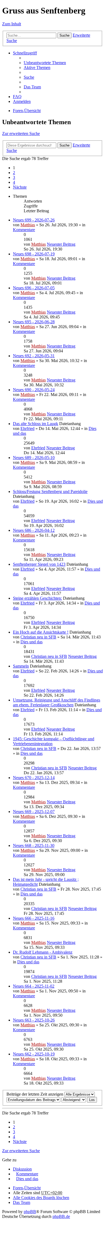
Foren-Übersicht (27, 110)
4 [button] (14, 182)
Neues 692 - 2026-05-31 (34, 355)
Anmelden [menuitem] (22, 101)
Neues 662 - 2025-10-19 (34, 1054)
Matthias (27, 225)
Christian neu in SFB (38, 637)
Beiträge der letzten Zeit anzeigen (35, 1094)
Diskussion (22, 1169)
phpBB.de (61, 1216)
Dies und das (31, 642)
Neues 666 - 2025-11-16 (33, 918)
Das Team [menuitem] (32, 87)
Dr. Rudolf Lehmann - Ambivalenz (42, 952)
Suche (64, 35)
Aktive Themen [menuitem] (37, 67)
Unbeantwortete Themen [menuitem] (45, 62)
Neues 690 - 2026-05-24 (34, 389)
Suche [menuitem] (29, 77)
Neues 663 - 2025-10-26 (34, 1020)
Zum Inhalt (11, 24)
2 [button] (14, 172)
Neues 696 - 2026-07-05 (34, 288)
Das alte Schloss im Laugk (35, 423)
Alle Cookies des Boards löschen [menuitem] (41, 1197)
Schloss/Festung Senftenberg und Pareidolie (50, 491)
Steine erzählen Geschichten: (37, 598)
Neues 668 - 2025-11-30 (33, 845)
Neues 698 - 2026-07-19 (34, 254)
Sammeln (21, 666)
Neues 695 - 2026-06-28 (34, 321)
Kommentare (24, 229)
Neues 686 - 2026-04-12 (34, 530)
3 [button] (14, 177)
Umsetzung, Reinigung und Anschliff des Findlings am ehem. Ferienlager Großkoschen (56, 702)
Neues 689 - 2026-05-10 (34, 457)
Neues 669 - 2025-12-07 (34, 811)
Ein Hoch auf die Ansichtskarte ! (40, 632)
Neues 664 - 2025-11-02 (33, 986)
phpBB (30, 1211)
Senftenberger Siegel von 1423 (39, 564)
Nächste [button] (20, 187)
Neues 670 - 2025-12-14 (34, 777)
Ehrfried (27, 428)
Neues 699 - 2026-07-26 (34, 220)
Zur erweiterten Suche (21, 133)
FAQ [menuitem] (17, 96)
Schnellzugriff (25, 53)
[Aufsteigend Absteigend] (73, 1099)
